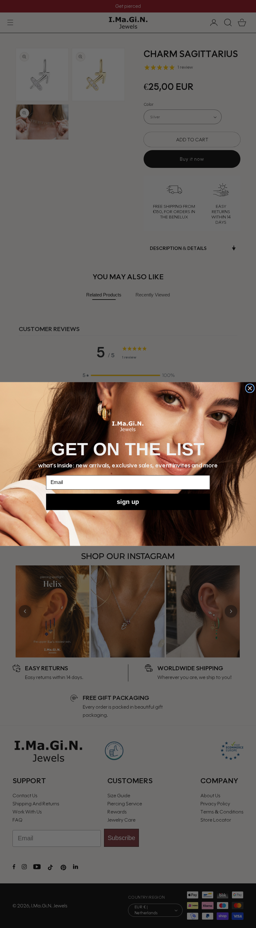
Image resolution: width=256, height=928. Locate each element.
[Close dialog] (250, 388)
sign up (128, 501)
